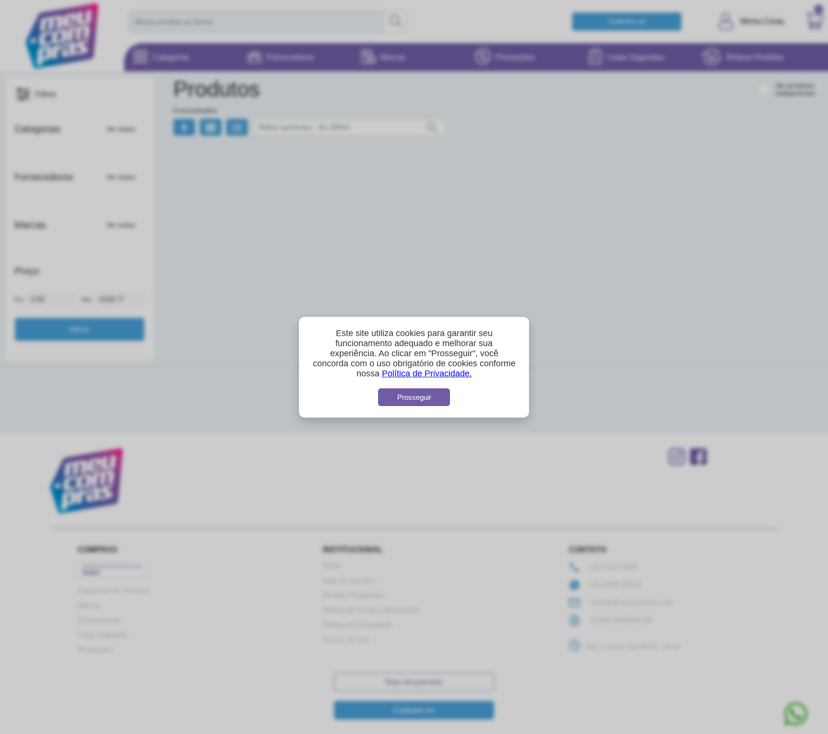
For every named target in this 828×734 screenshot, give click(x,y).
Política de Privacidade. (427, 373)
